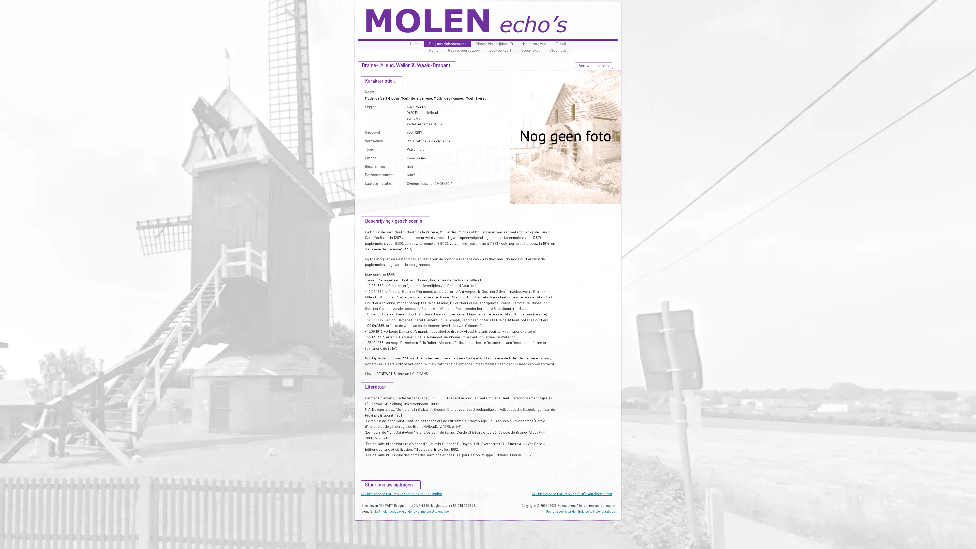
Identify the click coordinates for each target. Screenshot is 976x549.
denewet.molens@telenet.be (428, 511)
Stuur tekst (530, 50)
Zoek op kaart (500, 50)
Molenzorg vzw (534, 43)
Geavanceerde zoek (464, 50)
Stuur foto (558, 50)
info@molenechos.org (388, 511)
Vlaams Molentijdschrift (494, 43)
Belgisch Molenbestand (447, 43)
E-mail (561, 43)
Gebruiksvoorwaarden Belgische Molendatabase (580, 511)
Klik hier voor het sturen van (401, 494)
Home (414, 43)
